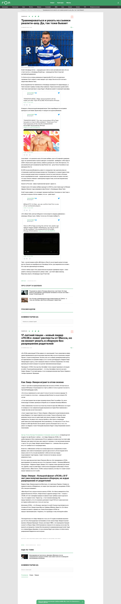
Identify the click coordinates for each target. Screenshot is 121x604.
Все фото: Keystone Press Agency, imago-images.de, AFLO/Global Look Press (41, 538)
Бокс (63, 7)
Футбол (31, 7)
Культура (60, 2)
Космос (78, 7)
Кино (23, 7)
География (48, 7)
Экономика (5, 7)
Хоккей (70, 7)
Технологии (15, 7)
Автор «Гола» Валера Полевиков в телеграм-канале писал (40, 435)
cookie (61, 601)
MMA (56, 7)
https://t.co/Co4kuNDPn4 (46, 231)
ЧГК (85, 7)
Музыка (39, 7)
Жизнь (68, 2)
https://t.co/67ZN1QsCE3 (32, 127)
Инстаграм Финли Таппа (27, 67)
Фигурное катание (95, 7)
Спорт (52, 2)
